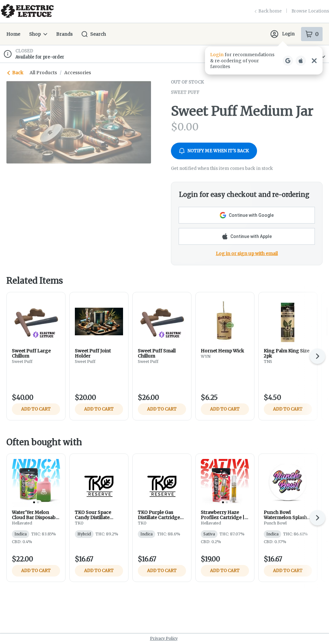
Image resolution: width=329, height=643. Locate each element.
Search (98, 34)
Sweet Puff (185, 92)
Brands (64, 34)
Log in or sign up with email (247, 253)
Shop (35, 34)
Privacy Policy (164, 638)
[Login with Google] (288, 61)
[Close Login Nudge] (314, 60)
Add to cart (36, 409)
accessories (77, 72)
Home (13, 34)
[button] (264, 61)
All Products (43, 72)
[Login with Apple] (301, 61)
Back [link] (17, 72)
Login (288, 34)
